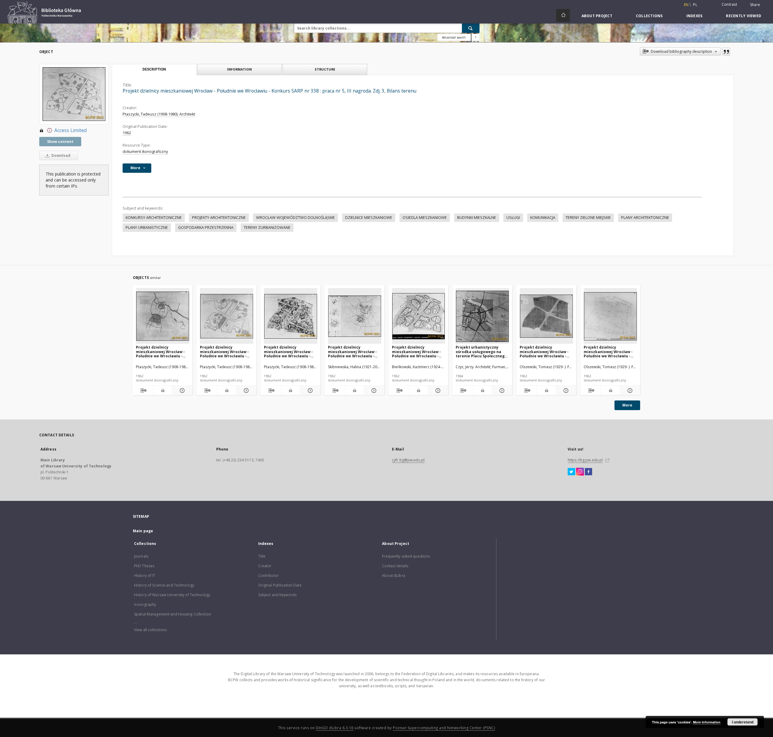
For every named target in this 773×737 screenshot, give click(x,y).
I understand (742, 722)
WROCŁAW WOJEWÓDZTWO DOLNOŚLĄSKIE (295, 217)
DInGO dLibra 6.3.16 (335, 727)
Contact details (395, 565)
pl (695, 5)
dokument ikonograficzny (145, 151)
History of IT (145, 575)
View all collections (150, 629)
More (627, 405)
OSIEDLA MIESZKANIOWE (425, 217)
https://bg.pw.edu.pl (585, 460)
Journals (141, 556)
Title (262, 556)
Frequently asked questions (406, 556)
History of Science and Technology (164, 585)
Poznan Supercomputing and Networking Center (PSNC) (444, 727)
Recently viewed (743, 15)
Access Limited (70, 130)
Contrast (729, 4)
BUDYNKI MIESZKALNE (476, 217)
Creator (265, 565)
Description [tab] (154, 69)
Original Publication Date (280, 585)
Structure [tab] (325, 69)
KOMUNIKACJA (542, 217)
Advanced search (454, 37)
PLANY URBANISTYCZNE (147, 227)
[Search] (471, 28)
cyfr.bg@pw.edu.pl (408, 460)
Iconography (145, 604)
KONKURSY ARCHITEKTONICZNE (154, 217)
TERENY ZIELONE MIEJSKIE (588, 217)
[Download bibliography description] (143, 390)
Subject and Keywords (277, 594)
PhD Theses (144, 565)
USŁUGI (513, 217)
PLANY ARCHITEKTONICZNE (645, 217)
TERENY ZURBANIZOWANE (267, 227)
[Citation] (726, 51)
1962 (127, 132)
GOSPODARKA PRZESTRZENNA (205, 227)
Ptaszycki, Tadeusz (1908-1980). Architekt (159, 114)
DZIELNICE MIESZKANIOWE (368, 217)
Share (755, 4)
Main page (143, 530)
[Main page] (563, 15)
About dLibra (393, 575)
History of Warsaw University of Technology (172, 594)
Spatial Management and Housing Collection (172, 614)
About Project (597, 15)
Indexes (694, 15)
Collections (649, 15)
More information (706, 722)
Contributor (268, 575)
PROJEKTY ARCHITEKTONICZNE (219, 217)
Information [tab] (239, 69)
